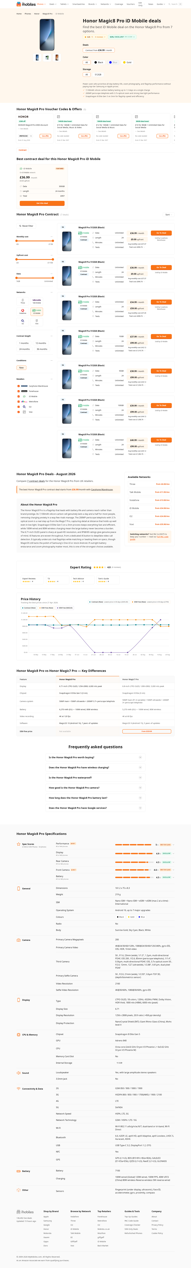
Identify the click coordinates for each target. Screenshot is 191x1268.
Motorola (47, 1233)
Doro (46, 1245)
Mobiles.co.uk (104, 1229)
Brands (91, 4)
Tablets (63, 4)
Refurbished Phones (133, 1233)
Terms (154, 1229)
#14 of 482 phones (62, 864)
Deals (52, 4)
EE (72, 1237)
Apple (46, 1216)
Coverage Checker (132, 1225)
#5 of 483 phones (62, 855)
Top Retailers (104, 1211)
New (21, 367)
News (150, 4)
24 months (24, 349)
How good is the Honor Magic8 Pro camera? (74, 787)
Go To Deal (161, 233)
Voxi (72, 1245)
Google (47, 1225)
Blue (143, 917)
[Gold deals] (57, 57)
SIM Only (140, 4)
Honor (36, 13)
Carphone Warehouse (102, 489)
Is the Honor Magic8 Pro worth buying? (71, 757)
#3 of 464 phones (62, 846)
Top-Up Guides (131, 1216)
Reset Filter (27, 225)
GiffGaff (74, 1241)
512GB (119, 1063)
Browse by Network (81, 1211)
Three (73, 1221)
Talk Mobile (75, 1233)
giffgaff (101, 1237)
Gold (132, 917)
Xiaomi (46, 1237)
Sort (168, 214)
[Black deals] (37, 57)
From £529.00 (147, 731)
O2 (72, 1225)
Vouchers (131, 4)
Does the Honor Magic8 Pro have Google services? (78, 807)
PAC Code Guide (132, 1221)
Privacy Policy (157, 1225)
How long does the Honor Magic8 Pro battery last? (78, 797)
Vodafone (75, 1216)
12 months (41, 343)
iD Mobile (75, 1229)
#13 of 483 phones (62, 879)
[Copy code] (31, 136)
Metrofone (102, 1221)
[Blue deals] (47, 57)
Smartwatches (79, 4)
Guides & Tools (132, 1211)
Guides (160, 4)
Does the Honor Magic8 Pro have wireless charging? (79, 767)
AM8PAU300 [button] (23, 136)
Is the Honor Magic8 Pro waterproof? (70, 777)
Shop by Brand (51, 1211)
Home (19, 13)
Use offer (45, 136)
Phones (40, 4)
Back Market (103, 1245)
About (154, 1216)
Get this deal (42, 203)
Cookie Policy (157, 1233)
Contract (23, 150)
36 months (42, 349)
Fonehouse (102, 1216)
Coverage (119, 4)
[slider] (16, 241)
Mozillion (102, 1233)
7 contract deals (36, 481)
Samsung (48, 1221)
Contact (155, 1221)
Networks (105, 4)
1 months (24, 343)
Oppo (46, 1241)
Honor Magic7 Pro (130, 679)
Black (121, 917)
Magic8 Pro (47, 13)
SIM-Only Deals (131, 1229)
